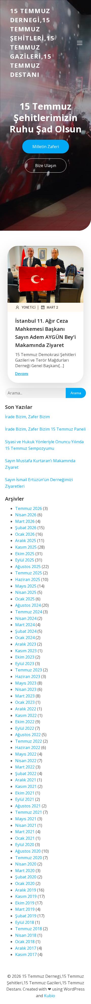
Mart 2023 (25, 696)
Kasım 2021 (26, 786)
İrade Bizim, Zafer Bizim (27, 416)
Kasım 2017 (26, 954)
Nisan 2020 (25, 864)
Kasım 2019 (26, 896)
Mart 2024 (25, 624)
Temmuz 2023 (28, 670)
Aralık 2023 (25, 644)
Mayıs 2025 (25, 586)
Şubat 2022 (25, 773)
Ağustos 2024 (28, 605)
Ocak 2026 (25, 534)
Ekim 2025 (24, 553)
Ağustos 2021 (28, 806)
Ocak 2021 (25, 838)
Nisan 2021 (25, 825)
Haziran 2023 (27, 676)
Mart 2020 (25, 870)
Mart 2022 (25, 767)
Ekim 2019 (24, 903)
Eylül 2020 (24, 844)
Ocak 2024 (25, 637)
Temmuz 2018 (28, 928)
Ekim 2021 (24, 793)
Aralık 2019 (25, 890)
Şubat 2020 (25, 877)
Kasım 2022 (26, 715)
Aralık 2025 (25, 540)
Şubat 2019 (25, 916)
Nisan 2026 (25, 515)
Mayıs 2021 (25, 819)
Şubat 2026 (25, 527)
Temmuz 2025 (28, 573)
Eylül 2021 (24, 799)
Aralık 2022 (25, 709)
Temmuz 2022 (28, 741)
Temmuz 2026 (28, 508)
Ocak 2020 (25, 883)
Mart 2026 (25, 521)
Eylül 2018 (24, 922)
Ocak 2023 (25, 702)
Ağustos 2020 (28, 851)
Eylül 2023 (24, 663)
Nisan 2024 (25, 618)
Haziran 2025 (27, 579)
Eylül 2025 (24, 560)
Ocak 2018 (25, 941)
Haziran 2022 (27, 747)
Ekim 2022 (24, 722)
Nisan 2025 (25, 592)
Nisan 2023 (25, 689)
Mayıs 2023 (25, 683)
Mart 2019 (25, 909)
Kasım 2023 (26, 650)
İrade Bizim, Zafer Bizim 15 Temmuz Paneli (45, 429)
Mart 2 (52, 307)
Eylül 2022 (24, 728)
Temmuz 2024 (28, 612)
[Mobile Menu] (79, 42)
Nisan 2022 (25, 760)
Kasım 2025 (26, 547)
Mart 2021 (25, 831)
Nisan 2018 (25, 935)
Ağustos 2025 (28, 566)
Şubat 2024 (25, 631)
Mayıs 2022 (25, 754)
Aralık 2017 (25, 948)
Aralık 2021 (25, 780)
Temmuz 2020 (28, 857)
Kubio (49, 995)
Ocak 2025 (25, 599)
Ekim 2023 (24, 657)
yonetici (28, 307)
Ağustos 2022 (28, 734)
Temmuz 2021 (28, 812)
